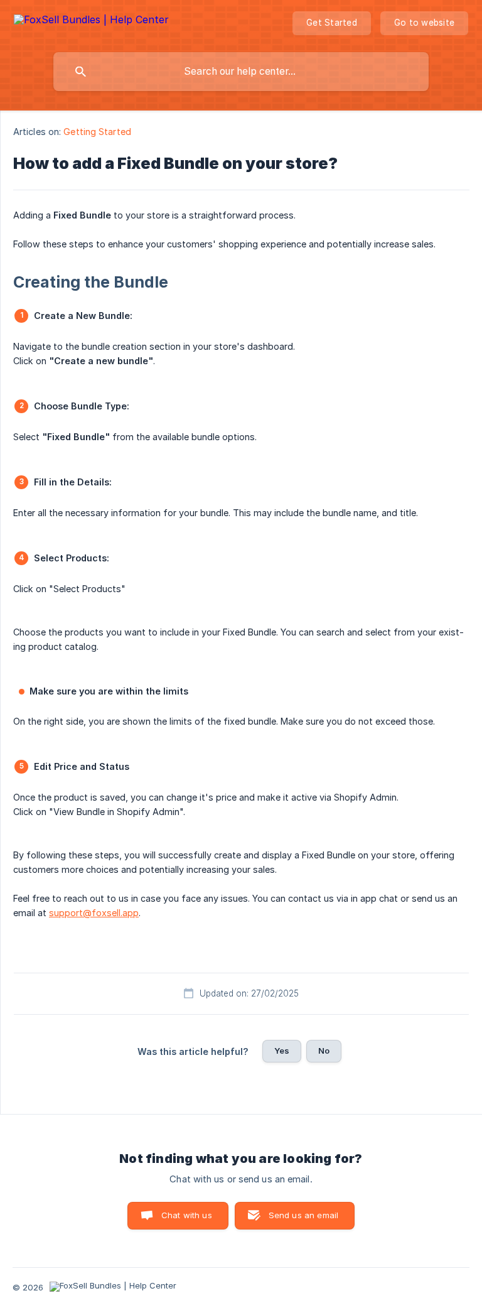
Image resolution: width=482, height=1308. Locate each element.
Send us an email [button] (303, 1215)
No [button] (323, 1051)
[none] (91, 21)
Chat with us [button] (186, 1215)
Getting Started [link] (97, 131)
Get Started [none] (331, 23)
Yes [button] (281, 1051)
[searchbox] (241, 71)
